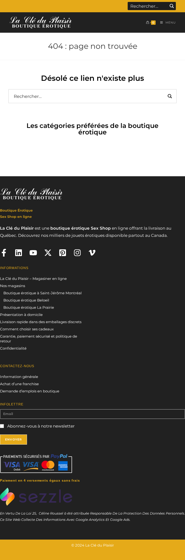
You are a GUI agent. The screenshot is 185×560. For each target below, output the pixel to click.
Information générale (19, 376)
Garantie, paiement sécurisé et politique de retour (38, 338)
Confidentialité (13, 348)
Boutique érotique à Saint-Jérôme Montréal (42, 293)
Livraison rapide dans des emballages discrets (40, 322)
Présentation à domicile (21, 314)
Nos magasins (12, 285)
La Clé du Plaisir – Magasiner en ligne (33, 278)
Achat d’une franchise (19, 384)
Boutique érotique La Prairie (28, 307)
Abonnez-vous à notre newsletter (40, 426)
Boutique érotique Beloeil (26, 300)
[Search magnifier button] (172, 6)
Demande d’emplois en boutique (29, 391)
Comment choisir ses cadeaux (27, 329)
